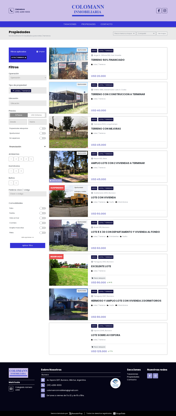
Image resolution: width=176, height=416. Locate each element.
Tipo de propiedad (18, 85)
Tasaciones (70, 24)
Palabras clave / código (19, 190)
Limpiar (42, 51)
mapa (163, 33)
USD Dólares (36, 115)
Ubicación (13, 98)
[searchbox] (32, 91)
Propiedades (88, 24)
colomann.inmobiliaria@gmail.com (62, 390)
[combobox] (28, 90)
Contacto (106, 24)
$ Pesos (18, 115)
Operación (14, 73)
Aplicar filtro (27, 245)
